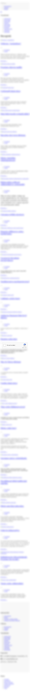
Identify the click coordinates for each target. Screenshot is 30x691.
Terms (26, 347)
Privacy (23, 347)
